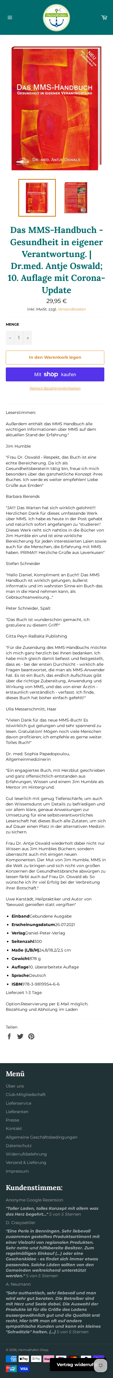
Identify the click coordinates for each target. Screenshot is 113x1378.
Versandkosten (72, 309)
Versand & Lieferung (26, 1162)
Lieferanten (17, 1111)
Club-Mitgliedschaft (26, 1094)
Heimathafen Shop (33, 1350)
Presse (12, 1120)
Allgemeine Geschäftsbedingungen (41, 1137)
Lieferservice (18, 1103)
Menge (12, 324)
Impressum (17, 1171)
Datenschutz (19, 1145)
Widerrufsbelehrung (26, 1154)
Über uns (15, 1086)
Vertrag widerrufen (78, 1364)
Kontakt (14, 1128)
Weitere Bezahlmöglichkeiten (55, 388)
